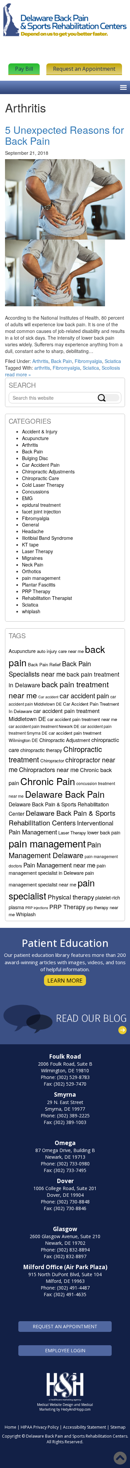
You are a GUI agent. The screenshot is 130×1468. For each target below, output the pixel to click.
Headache (33, 531)
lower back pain (103, 832)
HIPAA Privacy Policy (40, 1427)
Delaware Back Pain (65, 793)
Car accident (48, 696)
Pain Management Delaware (55, 849)
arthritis (42, 367)
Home (10, 1427)
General (30, 524)
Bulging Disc (35, 458)
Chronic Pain (47, 781)
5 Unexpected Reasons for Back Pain (64, 135)
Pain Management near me (59, 864)
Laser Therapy (37, 551)
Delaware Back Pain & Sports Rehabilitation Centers (62, 817)
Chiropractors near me (49, 769)
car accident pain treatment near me (82, 719)
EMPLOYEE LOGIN (65, 1350)
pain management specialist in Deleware (57, 869)
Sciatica (113, 361)
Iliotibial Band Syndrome (47, 537)
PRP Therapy (36, 591)
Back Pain (61, 361)
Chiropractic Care (40, 478)
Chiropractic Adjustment (64, 739)
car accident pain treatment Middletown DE (54, 714)
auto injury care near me (60, 651)
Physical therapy (71, 896)
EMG (27, 498)
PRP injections (36, 907)
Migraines (32, 558)
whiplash (31, 611)
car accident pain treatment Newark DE (44, 726)
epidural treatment (41, 504)
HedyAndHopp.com (76, 1409)
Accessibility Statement (84, 1427)
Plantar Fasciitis (38, 584)
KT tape (30, 544)
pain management (41, 578)
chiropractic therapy (41, 749)
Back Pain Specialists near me (50, 669)
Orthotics (31, 571)
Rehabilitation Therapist (47, 598)
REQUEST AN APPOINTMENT (65, 1326)
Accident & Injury (39, 431)
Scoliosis (111, 367)
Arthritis (40, 361)
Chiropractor (52, 760)
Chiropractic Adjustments (48, 471)
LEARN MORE (65, 980)
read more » (18, 374)
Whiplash (26, 914)
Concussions (35, 491)
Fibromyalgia (88, 361)
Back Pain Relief (44, 664)
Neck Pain (32, 564)
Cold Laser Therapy (43, 484)
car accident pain (84, 695)
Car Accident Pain (41, 464)
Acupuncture (35, 438)
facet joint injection (41, 511)
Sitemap (118, 1427)
